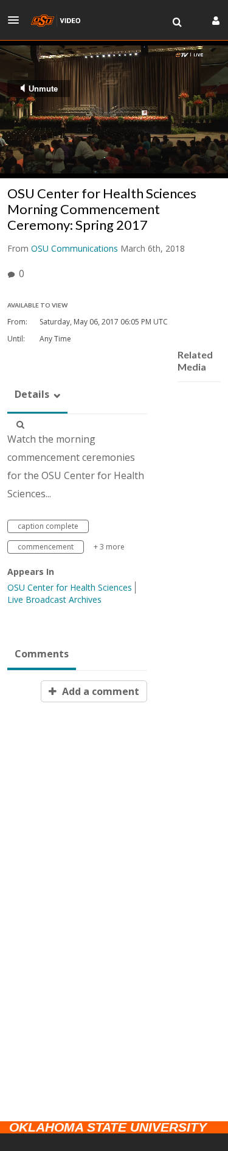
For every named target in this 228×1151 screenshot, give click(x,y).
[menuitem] (177, 22)
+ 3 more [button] (109, 547)
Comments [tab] (42, 653)
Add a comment (99, 691)
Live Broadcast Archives (54, 599)
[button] (17, 20)
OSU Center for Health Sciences (69, 587)
